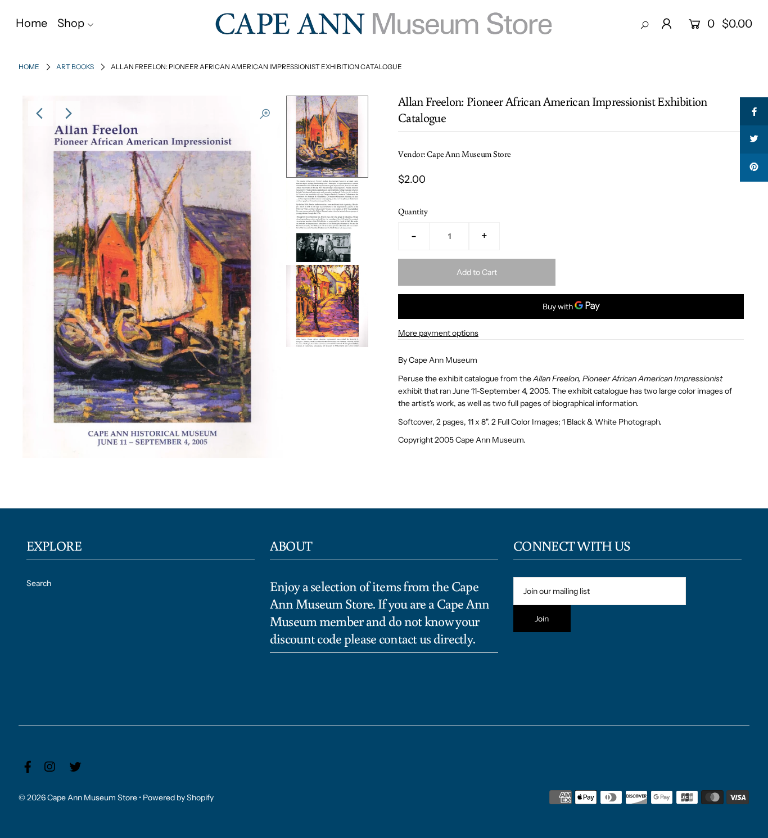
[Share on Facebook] (754, 111)
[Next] (68, 113)
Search (38, 583)
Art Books (75, 66)
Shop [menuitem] (70, 23)
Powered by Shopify (178, 797)
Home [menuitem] (31, 23)
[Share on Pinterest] (754, 168)
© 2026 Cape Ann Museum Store (78, 797)
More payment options (438, 333)
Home (29, 66)
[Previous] (40, 113)
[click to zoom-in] (264, 113)
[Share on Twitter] (754, 139)
